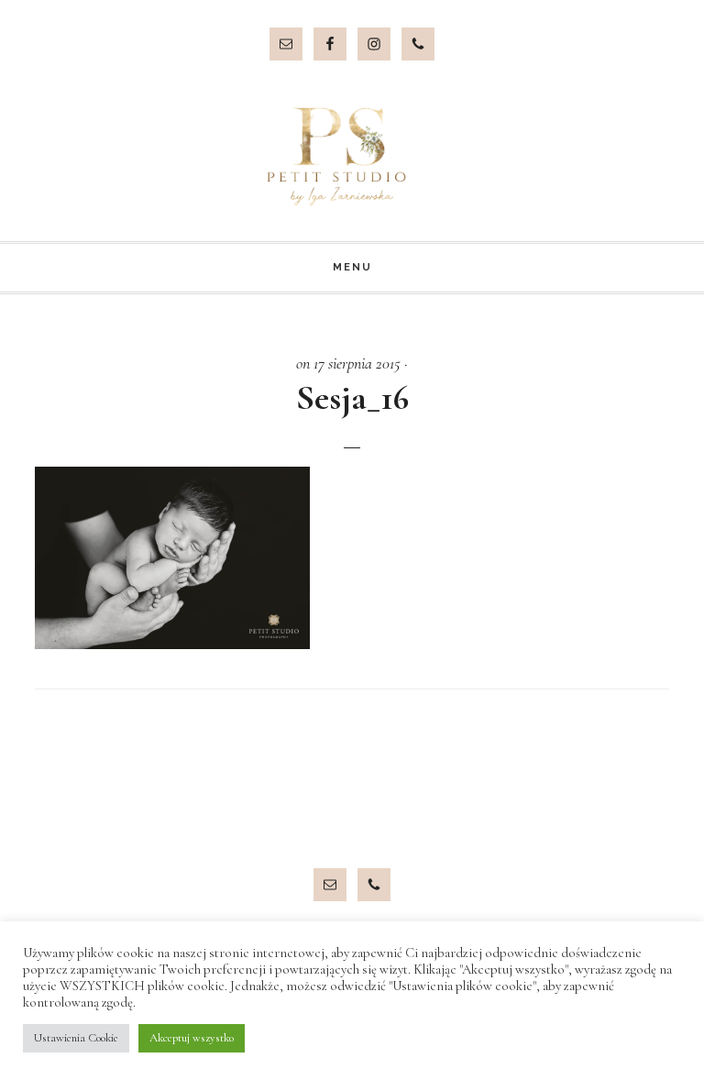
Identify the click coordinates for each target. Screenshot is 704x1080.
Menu (352, 267)
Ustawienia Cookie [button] (76, 1037)
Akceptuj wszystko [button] (191, 1037)
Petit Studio (352, 157)
